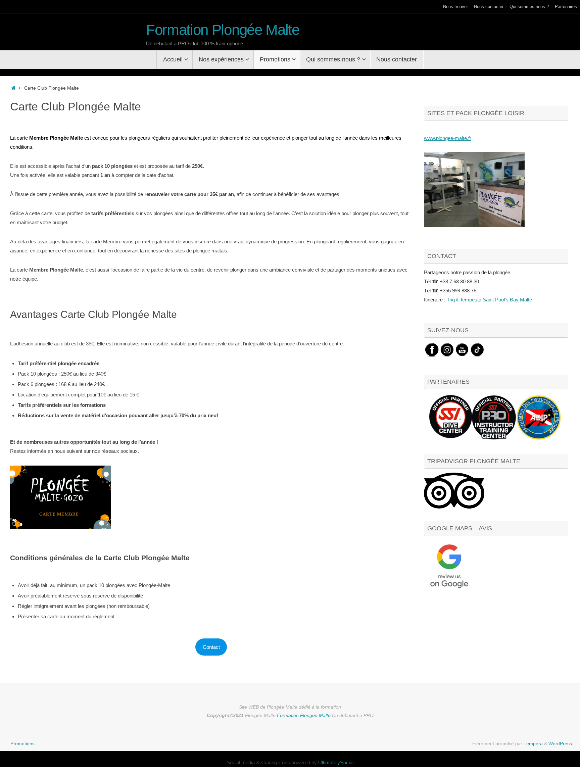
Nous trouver (455, 6)
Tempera (533, 743)
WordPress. (560, 743)
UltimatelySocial (335, 762)
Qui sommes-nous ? (529, 6)
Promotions (22, 743)
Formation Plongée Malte (222, 30)
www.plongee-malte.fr (447, 138)
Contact (211, 647)
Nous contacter (488, 6)
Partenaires (566, 6)
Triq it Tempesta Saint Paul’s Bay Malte (489, 299)
